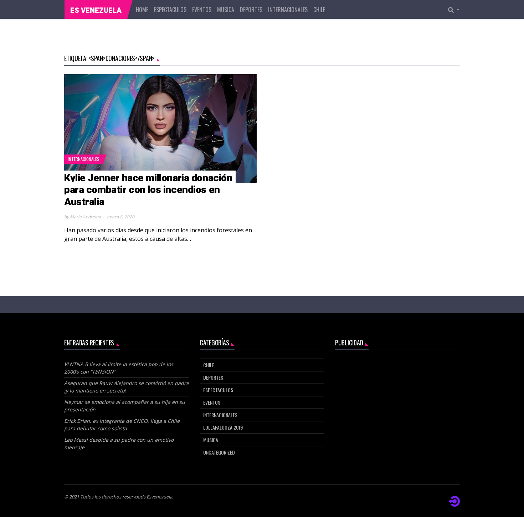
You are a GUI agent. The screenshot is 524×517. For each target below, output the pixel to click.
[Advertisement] (397, 408)
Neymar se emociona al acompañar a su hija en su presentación (124, 406)
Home (142, 9)
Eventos (201, 9)
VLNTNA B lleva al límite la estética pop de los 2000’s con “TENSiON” (118, 368)
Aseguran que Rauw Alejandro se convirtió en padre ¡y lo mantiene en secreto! (126, 387)
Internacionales (288, 9)
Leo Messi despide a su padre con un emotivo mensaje (119, 443)
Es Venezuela (96, 10)
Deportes (251, 9)
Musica (225, 9)
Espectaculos (170, 9)
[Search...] (456, 9)
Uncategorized (219, 452)
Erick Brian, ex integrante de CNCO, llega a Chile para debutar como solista (122, 424)
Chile (319, 9)
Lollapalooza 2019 (223, 427)
